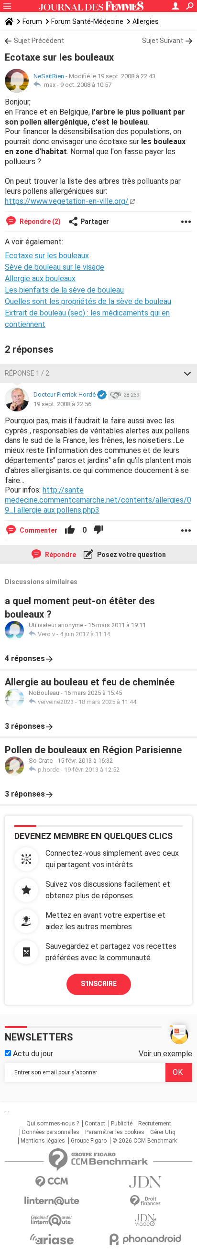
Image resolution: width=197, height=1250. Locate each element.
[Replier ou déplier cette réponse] (187, 373)
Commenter (37, 530)
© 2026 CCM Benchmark (144, 1140)
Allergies (145, 21)
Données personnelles (50, 1132)
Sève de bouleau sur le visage (54, 267)
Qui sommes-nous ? (52, 1123)
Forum (32, 21)
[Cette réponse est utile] (70, 530)
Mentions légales (43, 1140)
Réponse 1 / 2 (27, 373)
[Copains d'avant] (51, 1220)
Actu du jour (32, 1053)
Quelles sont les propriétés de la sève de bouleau (88, 301)
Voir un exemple (165, 1053)
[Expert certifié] (102, 395)
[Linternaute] (51, 1201)
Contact (95, 1123)
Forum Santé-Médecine (87, 21)
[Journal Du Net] (145, 1182)
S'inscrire (99, 983)
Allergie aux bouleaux (40, 278)
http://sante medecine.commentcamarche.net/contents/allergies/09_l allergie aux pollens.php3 (98, 500)
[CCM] (51, 1182)
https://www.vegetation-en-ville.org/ (67, 201)
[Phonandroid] (145, 1239)
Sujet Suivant (162, 40)
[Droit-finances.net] (145, 1201)
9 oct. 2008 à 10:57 (85, 84)
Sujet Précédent (39, 40)
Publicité (121, 1123)
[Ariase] (51, 1239)
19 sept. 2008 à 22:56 (62, 404)
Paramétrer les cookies (114, 1132)
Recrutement (154, 1123)
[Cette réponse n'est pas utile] (98, 530)
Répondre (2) (39, 221)
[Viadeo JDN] (145, 1220)
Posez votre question (131, 554)
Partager (94, 221)
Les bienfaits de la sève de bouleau (64, 289)
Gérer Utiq (162, 1132)
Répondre (60, 554)
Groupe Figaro (89, 1140)
